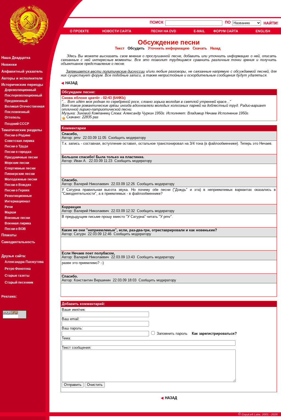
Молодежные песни (21, 179)
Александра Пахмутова (24, 262)
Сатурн (80, 234)
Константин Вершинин (92, 280)
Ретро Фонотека (18, 269)
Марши (10, 212)
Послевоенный (17, 112)
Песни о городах (18, 152)
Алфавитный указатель (22, 71)
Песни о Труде (16, 146)
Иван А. (80, 161)
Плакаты (8, 235)
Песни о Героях (17, 190)
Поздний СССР (17, 124)
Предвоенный (16, 101)
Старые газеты (17, 276)
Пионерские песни (20, 174)
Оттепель (12, 117)
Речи (9, 207)
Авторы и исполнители (22, 78)
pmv (77, 138)
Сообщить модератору (127, 138)
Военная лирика (18, 223)
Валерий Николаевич (91, 184)
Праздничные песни (21, 157)
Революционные (18, 196)
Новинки (9, 64)
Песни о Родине (17, 135)
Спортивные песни (20, 168)
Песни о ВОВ (15, 229)
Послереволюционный (23, 95)
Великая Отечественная (24, 106)
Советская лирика (19, 141)
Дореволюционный (20, 90)
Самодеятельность (18, 242)
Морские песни (17, 163)
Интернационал (17, 201)
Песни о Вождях (18, 185)
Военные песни (17, 218)
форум (97, 75)
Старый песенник (19, 282)
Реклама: (9, 296)
